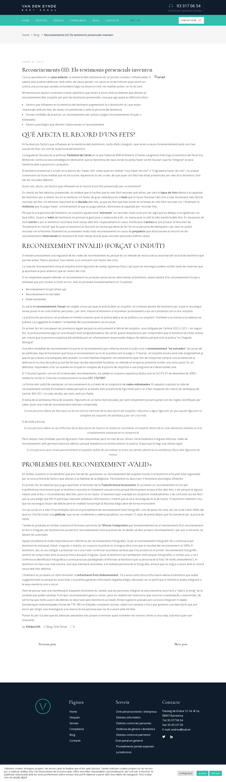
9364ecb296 (33, 627)
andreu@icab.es (181, 729)
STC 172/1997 (96, 378)
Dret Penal (60, 627)
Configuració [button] (185, 773)
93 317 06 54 (175, 720)
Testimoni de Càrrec (79, 155)
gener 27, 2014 (32, 61)
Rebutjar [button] (215, 773)
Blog (36, 35)
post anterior (59, 77)
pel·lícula (60, 514)
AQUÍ (24, 777)
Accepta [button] (202, 773)
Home (25, 35)
